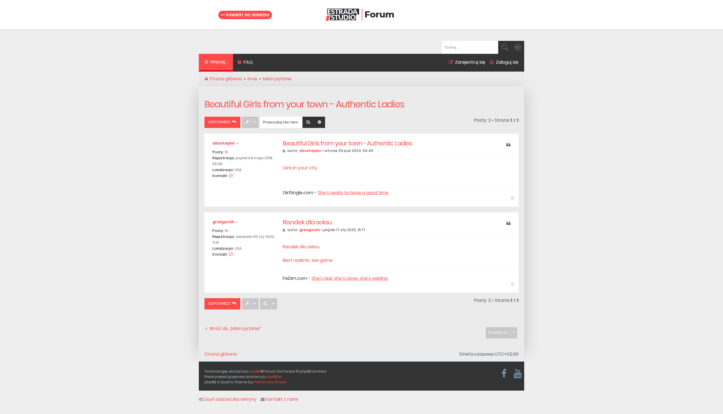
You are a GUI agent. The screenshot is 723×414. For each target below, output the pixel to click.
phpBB (255, 371)
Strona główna (220, 354)
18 (226, 152)
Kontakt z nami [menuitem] (282, 399)
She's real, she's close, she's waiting (350, 278)
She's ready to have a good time (353, 193)
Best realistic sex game (308, 260)
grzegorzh (223, 222)
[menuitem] (245, 63)
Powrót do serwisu (247, 14)
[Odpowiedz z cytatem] (508, 145)
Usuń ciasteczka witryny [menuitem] (230, 399)
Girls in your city (300, 168)
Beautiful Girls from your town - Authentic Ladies (304, 104)
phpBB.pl (274, 376)
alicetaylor (223, 143)
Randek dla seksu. (308, 222)
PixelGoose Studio (270, 382)
